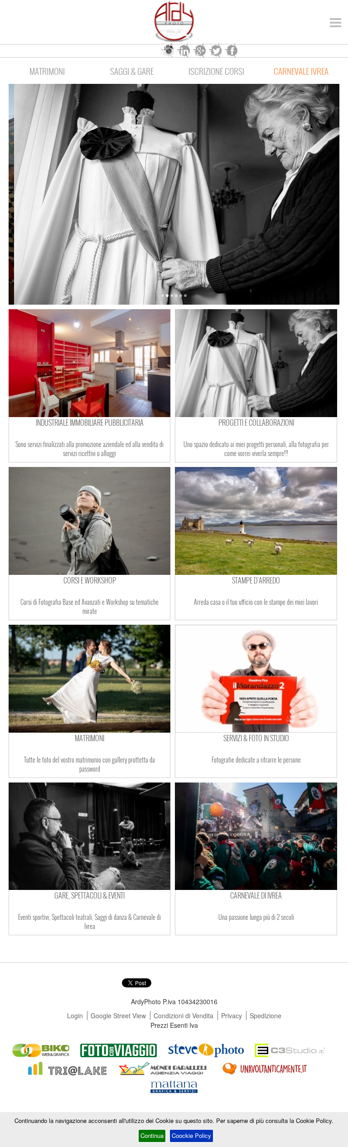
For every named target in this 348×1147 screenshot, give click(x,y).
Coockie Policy (191, 1135)
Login (75, 1015)
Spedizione (265, 1015)
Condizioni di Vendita (183, 1015)
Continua (152, 1135)
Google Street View (118, 1015)
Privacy (231, 1015)
